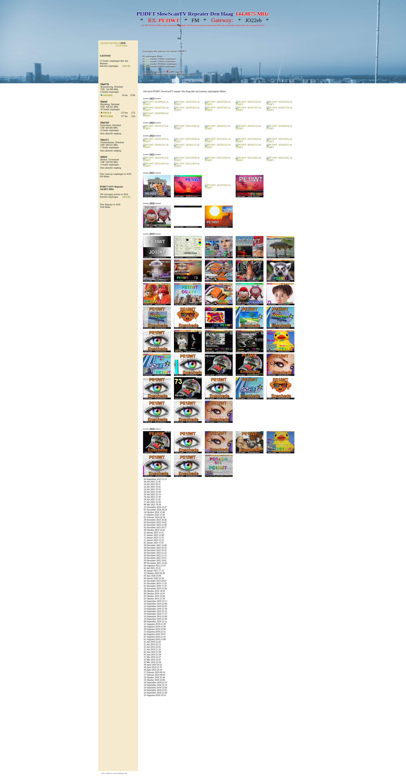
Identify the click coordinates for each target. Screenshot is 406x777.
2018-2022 (122, 45)
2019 (118, 43)
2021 (108, 43)
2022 (103, 43)
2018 (147, 66)
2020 (113, 43)
